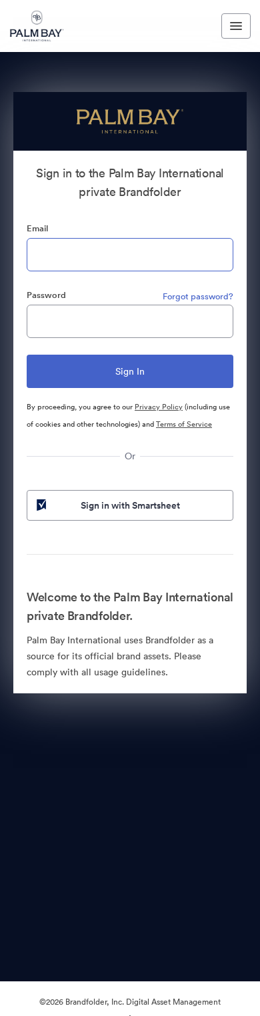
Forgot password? (198, 296)
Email (37, 228)
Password (46, 295)
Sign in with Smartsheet (130, 505)
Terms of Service (184, 424)
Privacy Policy (159, 406)
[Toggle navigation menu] (236, 26)
